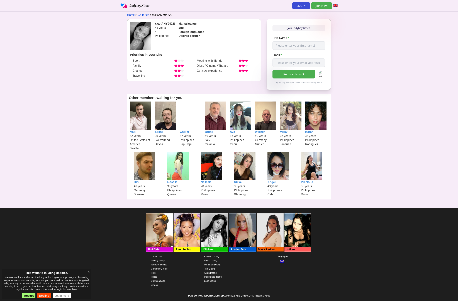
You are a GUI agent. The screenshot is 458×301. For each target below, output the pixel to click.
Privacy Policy (158, 260)
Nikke (238, 182)
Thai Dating (209, 269)
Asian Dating (210, 273)
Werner (260, 131)
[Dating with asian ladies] (187, 232)
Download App (158, 281)
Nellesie (206, 182)
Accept (29, 295)
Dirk (136, 182)
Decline (44, 295)
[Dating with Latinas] (297, 232)
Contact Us (156, 256)
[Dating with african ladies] (270, 232)
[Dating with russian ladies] (242, 232)
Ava (232, 131)
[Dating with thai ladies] (159, 232)
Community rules (159, 269)
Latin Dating (210, 281)
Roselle (172, 182)
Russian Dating (211, 256)
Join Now (322, 6)
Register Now (292, 74)
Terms (303, 82)
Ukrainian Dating (212, 264)
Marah (309, 131)
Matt (132, 131)
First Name (280, 38)
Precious (307, 182)
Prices (154, 277)
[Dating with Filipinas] (214, 232)
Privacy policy (316, 82)
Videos (154, 285)
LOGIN (301, 6)
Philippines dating (213, 277)
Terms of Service (159, 264)
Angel (271, 182)
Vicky (284, 131)
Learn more (62, 295)
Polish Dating (210, 260)
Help (153, 273)
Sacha (159, 131)
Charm (184, 131)
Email (277, 55)
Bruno (209, 131)
